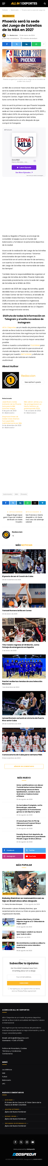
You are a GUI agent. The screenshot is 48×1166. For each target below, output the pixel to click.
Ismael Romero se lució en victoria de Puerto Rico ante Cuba (23, 719)
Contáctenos (7, 1054)
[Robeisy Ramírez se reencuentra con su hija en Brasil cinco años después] (24, 883)
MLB (3, 1073)
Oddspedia (30, 1149)
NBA (16, 494)
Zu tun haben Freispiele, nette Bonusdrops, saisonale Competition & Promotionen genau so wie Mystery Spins (29, 808)
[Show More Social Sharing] (44, 44)
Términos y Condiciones (11, 1051)
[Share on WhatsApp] (36, 44)
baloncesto (7, 494)
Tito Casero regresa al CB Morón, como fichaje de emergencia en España (20, 646)
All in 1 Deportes (9, 327)
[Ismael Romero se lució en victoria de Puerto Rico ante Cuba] (24, 703)
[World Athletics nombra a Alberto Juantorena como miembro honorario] (8, 946)
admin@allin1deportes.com (18, 1038)
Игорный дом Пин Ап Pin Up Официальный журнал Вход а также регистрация (29, 823)
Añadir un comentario (24, 766)
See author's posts (33, 382)
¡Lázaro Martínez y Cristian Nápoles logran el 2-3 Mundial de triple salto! (30, 921)
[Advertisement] (24, 206)
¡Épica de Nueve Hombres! (15, 1112)
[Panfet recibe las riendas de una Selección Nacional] (24, 666)
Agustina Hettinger (12, 1109)
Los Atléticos (7, 1070)
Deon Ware (9, 1100)
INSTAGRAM (26, 354)
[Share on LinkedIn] (26, 44)
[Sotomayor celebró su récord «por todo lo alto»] (8, 935)
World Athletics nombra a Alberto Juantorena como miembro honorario (31, 945)
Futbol (4, 1077)
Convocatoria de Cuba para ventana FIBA (22, 754)
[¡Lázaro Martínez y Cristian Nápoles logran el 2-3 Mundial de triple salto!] (8, 922)
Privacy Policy (22, 991)
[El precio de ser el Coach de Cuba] (24, 561)
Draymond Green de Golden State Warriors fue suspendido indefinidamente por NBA (12, 420)
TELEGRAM (35, 345)
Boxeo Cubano (9, 894)
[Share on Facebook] (6, 44)
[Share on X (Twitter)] (16, 44)
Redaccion (14, 35)
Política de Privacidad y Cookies (14, 1048)
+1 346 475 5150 (17, 1040)
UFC (3, 1084)
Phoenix (24, 494)
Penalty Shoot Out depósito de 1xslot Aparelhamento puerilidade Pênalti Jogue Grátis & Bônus (31, 836)
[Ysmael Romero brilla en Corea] (24, 596)
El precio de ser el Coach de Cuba (17, 576)
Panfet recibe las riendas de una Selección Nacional (22, 682)
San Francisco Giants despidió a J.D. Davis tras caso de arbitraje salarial (35, 518)
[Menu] (3, 3)
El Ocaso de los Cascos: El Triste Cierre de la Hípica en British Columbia (23, 1103)
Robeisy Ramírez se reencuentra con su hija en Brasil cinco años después (23, 899)
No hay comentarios (11, 38)
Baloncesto (8, 16)
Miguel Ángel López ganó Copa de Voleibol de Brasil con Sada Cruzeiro (12, 518)
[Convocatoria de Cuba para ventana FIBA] (24, 740)
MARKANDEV (37, 1159)
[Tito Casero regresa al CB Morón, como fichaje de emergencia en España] (24, 630)
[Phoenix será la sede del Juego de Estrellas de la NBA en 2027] (24, 63)
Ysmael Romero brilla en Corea (16, 610)
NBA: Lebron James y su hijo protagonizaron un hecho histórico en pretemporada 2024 (33, 405)
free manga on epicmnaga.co (15, 1123)
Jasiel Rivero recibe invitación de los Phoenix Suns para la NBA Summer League (11, 405)
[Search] (44, 3)
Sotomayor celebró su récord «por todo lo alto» (29, 933)
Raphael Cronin (10, 1116)
